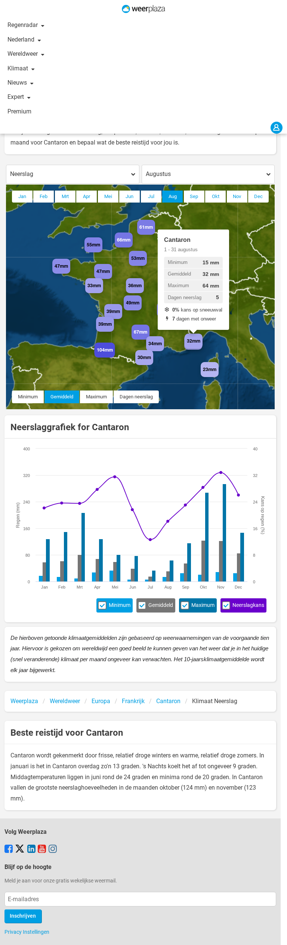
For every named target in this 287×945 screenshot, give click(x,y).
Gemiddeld (61, 396)
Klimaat (18, 68)
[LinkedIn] (31, 849)
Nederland (21, 39)
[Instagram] (53, 849)
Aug (173, 196)
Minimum (28, 396)
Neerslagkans (248, 605)
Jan (22, 196)
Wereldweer (23, 53)
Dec (258, 196)
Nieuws (17, 82)
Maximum (96, 396)
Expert (16, 96)
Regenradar (23, 24)
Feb (43, 196)
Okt (215, 196)
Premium (19, 111)
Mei (108, 196)
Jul (151, 196)
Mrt (65, 196)
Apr (86, 196)
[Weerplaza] (143, 9)
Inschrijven (23, 916)
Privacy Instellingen (26, 932)
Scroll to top (275, 933)
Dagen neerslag (136, 396)
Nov (237, 196)
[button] (102, 252)
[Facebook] (8, 849)
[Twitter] (20, 849)
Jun (129, 196)
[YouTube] (42, 849)
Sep (194, 196)
